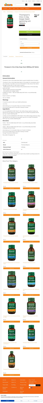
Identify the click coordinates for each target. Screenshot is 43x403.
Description (5, 56)
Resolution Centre (5, 388)
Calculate (30, 47)
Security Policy (22, 392)
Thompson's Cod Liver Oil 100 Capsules (10, 182)
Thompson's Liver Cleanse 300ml (29, 262)
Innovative (22, 8)
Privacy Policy (23, 384)
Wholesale (5, 391)
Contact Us (14, 387)
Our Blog (13, 384)
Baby (10, 8)
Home (4, 11)
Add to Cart (30, 31)
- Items (36, 4)
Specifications (11, 56)
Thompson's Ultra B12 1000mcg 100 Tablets (11, 289)
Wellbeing (27, 8)
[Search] (26, 4)
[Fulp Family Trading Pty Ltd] (8, 4)
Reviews (17, 56)
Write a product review (8, 157)
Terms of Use (23, 382)
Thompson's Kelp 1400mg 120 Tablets (30, 342)
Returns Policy (22, 388)
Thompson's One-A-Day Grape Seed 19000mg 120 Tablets (25, 11)
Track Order (5, 384)
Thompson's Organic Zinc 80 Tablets (10, 209)
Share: (20, 25)
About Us (13, 382)
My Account (5, 382)
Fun (17, 8)
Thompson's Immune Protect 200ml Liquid (11, 369)
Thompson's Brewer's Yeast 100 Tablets (30, 182)
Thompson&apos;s (10, 11)
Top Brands (5, 8)
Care (14, 8)
